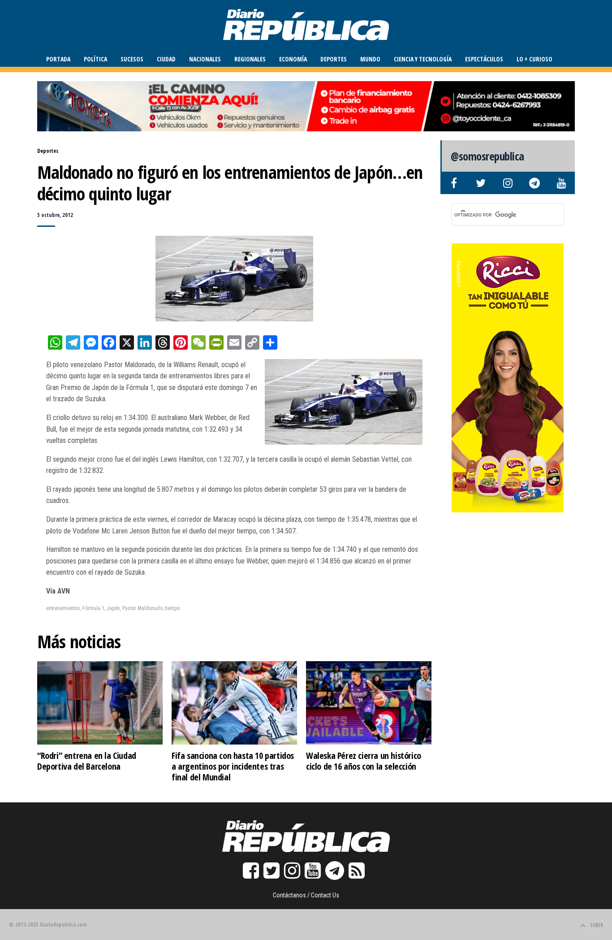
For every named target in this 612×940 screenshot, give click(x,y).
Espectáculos (484, 59)
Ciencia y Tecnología (423, 59)
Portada (58, 59)
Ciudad (166, 59)
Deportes (333, 59)
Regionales (250, 59)
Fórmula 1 (93, 608)
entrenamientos (63, 608)
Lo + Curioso (534, 59)
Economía (293, 59)
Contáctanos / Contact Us (306, 895)
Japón (113, 608)
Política (95, 59)
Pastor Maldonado (142, 608)
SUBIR (596, 925)
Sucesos (132, 59)
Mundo (370, 59)
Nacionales (205, 59)
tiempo (172, 608)
